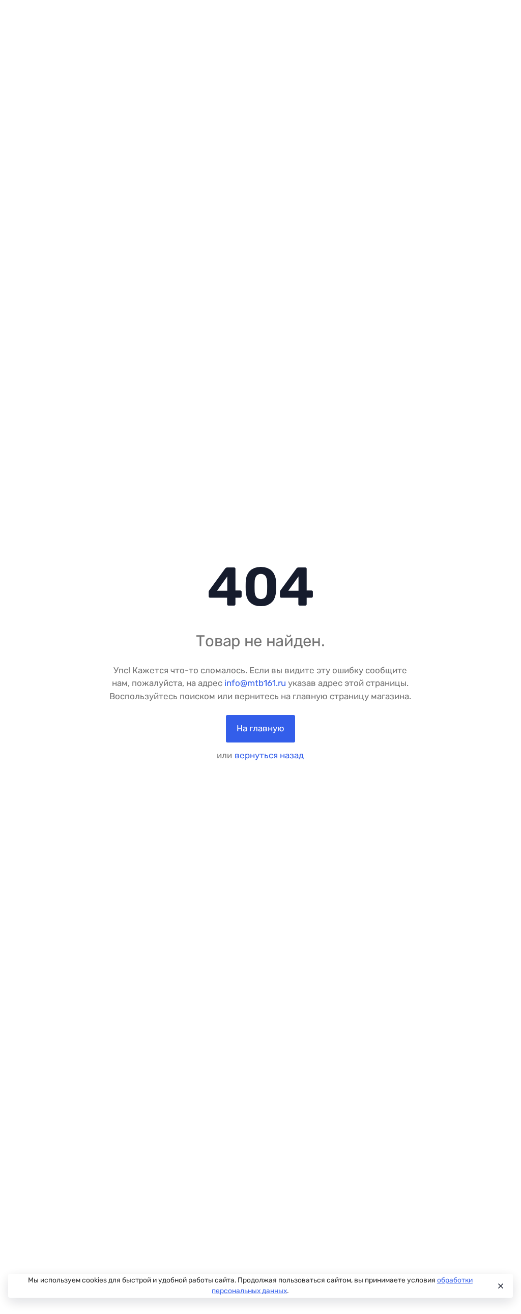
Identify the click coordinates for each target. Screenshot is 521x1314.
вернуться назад (269, 755)
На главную (260, 728)
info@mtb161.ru (255, 683)
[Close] (500, 1286)
